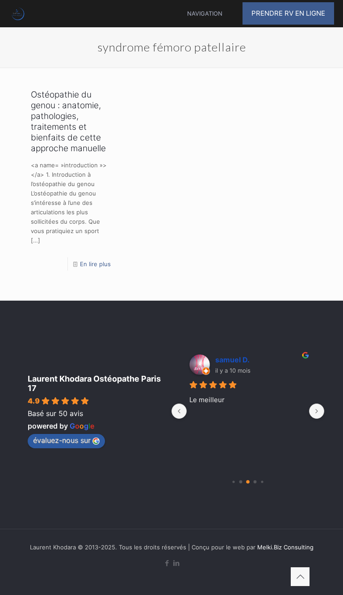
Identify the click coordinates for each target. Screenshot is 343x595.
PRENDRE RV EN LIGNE (288, 13)
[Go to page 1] (241, 482)
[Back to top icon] (300, 576)
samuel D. (232, 359)
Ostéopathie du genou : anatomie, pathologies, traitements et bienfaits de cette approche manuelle (68, 121)
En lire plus (95, 264)
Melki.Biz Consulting (285, 547)
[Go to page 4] (262, 481)
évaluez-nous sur (62, 440)
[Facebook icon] (166, 563)
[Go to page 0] (233, 481)
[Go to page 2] (248, 482)
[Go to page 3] (255, 482)
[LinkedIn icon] (176, 563)
